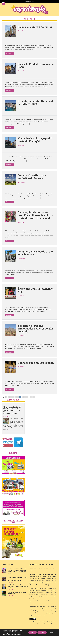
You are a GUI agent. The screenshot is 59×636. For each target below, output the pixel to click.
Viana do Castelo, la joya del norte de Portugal (35, 139)
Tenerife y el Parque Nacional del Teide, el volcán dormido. (35, 328)
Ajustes (51, 632)
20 (31, 397)
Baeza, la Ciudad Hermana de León (36, 65)
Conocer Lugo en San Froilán (36, 362)
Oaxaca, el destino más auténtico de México (32, 177)
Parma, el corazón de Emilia (35, 27)
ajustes (19, 634)
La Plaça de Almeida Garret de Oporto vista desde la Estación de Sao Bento (18, 586)
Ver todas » (15, 599)
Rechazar (42, 632)
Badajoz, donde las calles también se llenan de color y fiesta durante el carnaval (35, 215)
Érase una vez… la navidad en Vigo (36, 290)
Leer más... (9, 53)
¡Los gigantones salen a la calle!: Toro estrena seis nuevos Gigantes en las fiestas (17, 579)
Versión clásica (29, 1)
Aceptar (33, 632)
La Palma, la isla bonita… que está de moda (35, 253)
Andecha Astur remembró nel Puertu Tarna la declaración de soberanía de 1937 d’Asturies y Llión (17, 571)
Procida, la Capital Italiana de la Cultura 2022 (36, 102)
